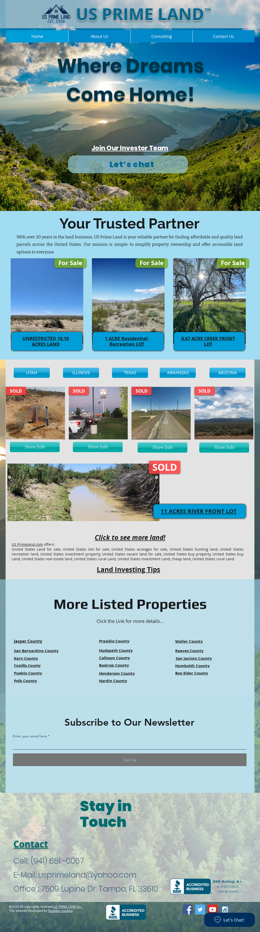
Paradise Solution (60, 911)
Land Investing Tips (128, 569)
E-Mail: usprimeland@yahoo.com (74, 874)
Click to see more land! (130, 537)
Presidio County (114, 641)
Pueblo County (28, 673)
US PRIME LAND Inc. (68, 907)
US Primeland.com (27, 544)
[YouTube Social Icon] (213, 909)
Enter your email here (30, 736)
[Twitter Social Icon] (200, 909)
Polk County (25, 680)
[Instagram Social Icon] (225, 909)
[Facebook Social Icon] (188, 909)
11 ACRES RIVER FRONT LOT (199, 511)
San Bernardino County (36, 650)
